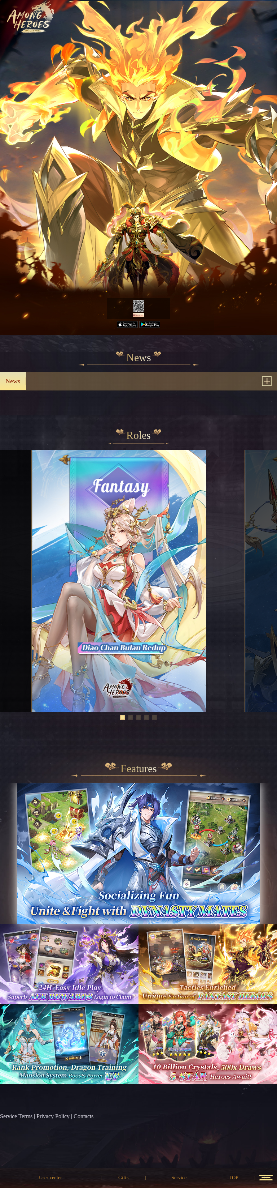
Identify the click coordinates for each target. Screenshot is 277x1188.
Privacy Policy (53, 1116)
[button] (122, 717)
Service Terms (16, 1116)
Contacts (83, 1116)
